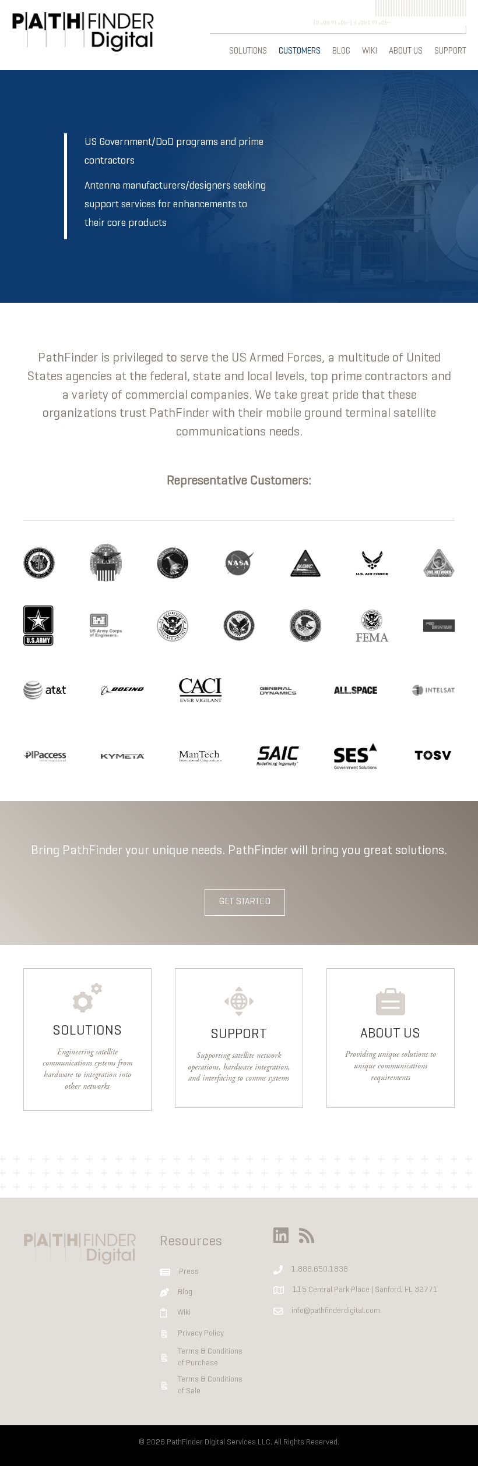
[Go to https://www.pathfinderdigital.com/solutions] (87, 1040)
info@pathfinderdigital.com (335, 1310)
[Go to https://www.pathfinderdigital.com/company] (390, 1038)
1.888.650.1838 (319, 1269)
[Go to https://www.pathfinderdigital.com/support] (239, 1038)
